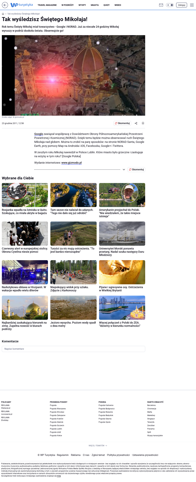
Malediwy (151, 415)
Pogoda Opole (104, 422)
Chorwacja (151, 409)
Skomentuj (124, 123)
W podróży (68, 5)
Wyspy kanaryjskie (155, 435)
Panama (151, 429)
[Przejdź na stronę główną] (5, 7)
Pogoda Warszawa (58, 409)
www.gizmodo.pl (71, 162)
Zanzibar (151, 425)
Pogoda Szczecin (57, 425)
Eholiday (4, 420)
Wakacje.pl (5, 408)
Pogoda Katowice (106, 405)
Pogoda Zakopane (57, 415)
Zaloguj (181, 5)
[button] (170, 5)
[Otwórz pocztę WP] (161, 5)
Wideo (118, 5)
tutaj (59, 476)
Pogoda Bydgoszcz (107, 409)
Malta (149, 412)
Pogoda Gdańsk (56, 422)
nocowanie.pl (6, 414)
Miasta (95, 5)
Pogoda (53, 405)
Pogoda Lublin (56, 429)
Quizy (107, 5)
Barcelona (151, 405)
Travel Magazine (47, 5)
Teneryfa (150, 422)
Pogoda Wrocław (57, 412)
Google (38, 134)
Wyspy (82, 5)
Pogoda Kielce (56, 435)
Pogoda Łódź (55, 432)
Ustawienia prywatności (144, 455)
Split (149, 432)
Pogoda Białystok (106, 415)
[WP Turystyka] (24, 5)
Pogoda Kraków (56, 419)
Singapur (151, 419)
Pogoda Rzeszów (106, 412)
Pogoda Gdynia (105, 419)
